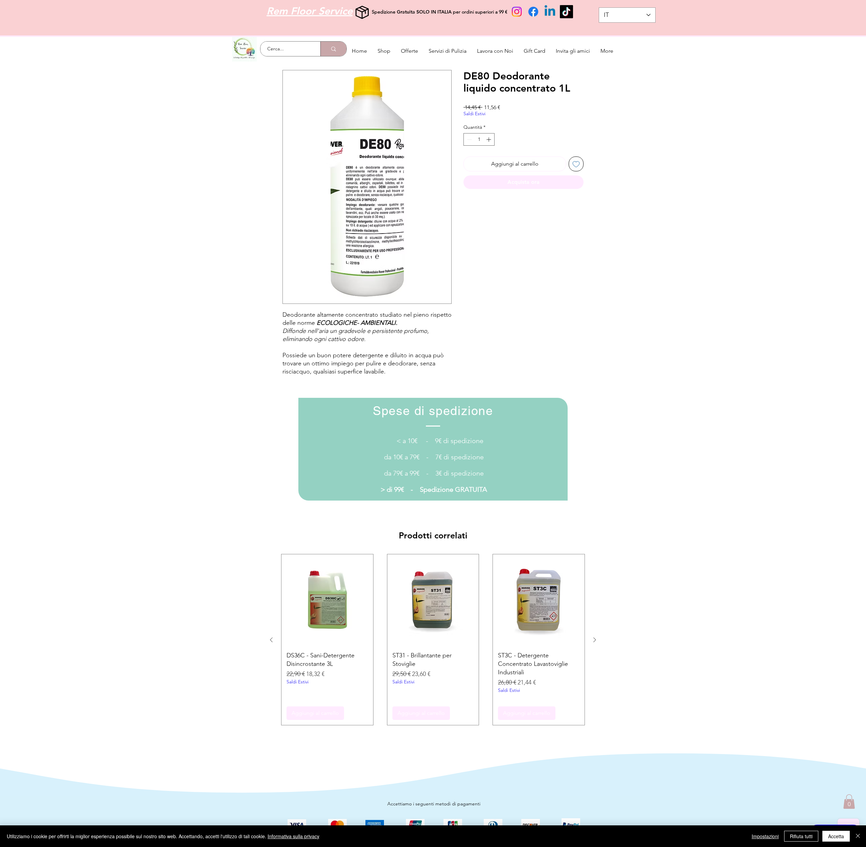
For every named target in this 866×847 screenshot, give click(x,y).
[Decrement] (468, 139)
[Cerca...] (333, 49)
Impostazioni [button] (765, 836)
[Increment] (489, 139)
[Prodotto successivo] (595, 640)
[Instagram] (516, 11)
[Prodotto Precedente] (271, 640)
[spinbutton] (479, 139)
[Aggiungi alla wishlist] (576, 163)
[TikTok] (566, 11)
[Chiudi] (858, 836)
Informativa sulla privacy (293, 836)
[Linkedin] (549, 11)
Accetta (836, 836)
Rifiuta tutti (801, 836)
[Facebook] (533, 11)
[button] (849, 801)
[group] (433, 640)
